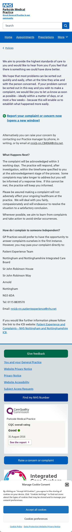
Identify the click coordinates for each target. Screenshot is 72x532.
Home (8, 37)
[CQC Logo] (18, 413)
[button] (67, 484)
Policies (9, 48)
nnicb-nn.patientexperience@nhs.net (33, 308)
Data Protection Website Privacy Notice (42, 526)
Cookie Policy (16, 526)
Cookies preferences (36, 518)
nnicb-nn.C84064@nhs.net (46, 143)
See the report (18, 442)
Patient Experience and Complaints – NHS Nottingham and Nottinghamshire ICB (35, 328)
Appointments (25, 37)
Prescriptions (46, 37)
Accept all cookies (36, 509)
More (62, 37)
